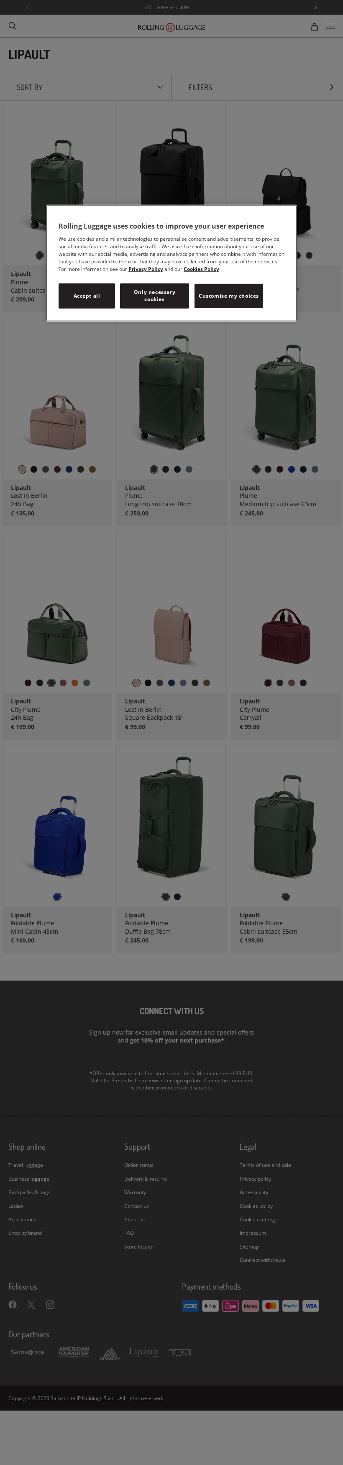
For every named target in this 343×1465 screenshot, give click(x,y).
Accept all (87, 295)
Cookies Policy (201, 269)
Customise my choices (229, 295)
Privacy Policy (145, 269)
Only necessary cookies (154, 295)
